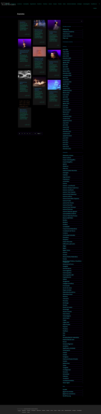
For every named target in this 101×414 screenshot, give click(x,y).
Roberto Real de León (68, 339)
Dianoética (66, 237)
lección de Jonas (67, 288)
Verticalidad (66, 374)
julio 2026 (65, 49)
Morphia (65, 305)
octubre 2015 (66, 134)
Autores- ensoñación (68, 190)
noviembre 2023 (67, 82)
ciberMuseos (24, 410)
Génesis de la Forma (68, 264)
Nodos (64, 4)
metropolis (66, 299)
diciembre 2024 (67, 73)
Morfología (66, 303)
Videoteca (65, 376)
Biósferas (65, 222)
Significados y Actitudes (69, 348)
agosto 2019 (66, 103)
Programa (19, 410)
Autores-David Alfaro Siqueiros (71, 198)
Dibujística (65, 239)
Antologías (79, 4)
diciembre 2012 (67, 149)
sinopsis (65, 355)
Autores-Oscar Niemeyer (69, 207)
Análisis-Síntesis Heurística (70, 170)
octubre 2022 (66, 88)
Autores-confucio (67, 196)
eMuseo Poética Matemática (70, 257)
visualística (66, 378)
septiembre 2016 (67, 121)
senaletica (65, 346)
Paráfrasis (65, 331)
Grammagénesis (67, 271)
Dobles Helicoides (67, 242)
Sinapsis (55, 4)
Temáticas (45, 4)
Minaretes (65, 301)
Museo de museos (67, 307)
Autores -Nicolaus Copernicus (70, 188)
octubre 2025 (66, 60)
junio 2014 (65, 142)
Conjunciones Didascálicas (70, 229)
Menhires (65, 296)
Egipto (64, 248)
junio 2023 (65, 86)
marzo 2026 (66, 54)
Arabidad (65, 175)
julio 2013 (65, 144)
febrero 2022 (66, 93)
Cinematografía (86, 4)
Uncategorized (67, 370)
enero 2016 (66, 129)
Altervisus (65, 168)
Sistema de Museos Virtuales (70, 359)
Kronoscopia (66, 286)
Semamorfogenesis (68, 344)
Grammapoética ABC (68, 275)
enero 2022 (66, 95)
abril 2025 (65, 67)
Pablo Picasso (66, 324)
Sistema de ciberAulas (71, 4)
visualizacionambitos (68, 380)
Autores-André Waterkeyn (70, 194)
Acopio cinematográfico (69, 160)
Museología (66, 309)
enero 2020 (66, 101)
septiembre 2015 (67, 136)
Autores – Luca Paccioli (69, 186)
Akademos (65, 166)
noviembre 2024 (67, 75)
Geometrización (67, 268)
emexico (65, 252)
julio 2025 (65, 65)
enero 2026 (66, 56)
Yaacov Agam (66, 383)
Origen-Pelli (66, 322)
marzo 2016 (66, 127)
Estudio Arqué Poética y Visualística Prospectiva (72, 261)
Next (38, 133)
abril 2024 (65, 77)
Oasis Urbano (66, 314)
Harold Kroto (22, 22)
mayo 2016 (66, 123)
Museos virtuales (67, 311)
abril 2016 (65, 125)
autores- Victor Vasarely (69, 192)
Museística (39, 4)
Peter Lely (65, 38)
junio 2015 (65, 138)
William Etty (66, 29)
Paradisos (65, 329)
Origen (64, 320)
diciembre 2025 (67, 58)
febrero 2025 (66, 71)
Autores (50, 4)
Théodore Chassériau (68, 32)
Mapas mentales (67, 290)
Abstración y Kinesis (68, 155)
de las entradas (68, 392)
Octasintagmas (67, 316)
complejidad (66, 226)
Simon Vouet (66, 34)
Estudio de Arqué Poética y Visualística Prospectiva (24, 26)
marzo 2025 (66, 69)
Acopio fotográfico (67, 162)
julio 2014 (65, 140)
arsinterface (66, 181)
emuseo (65, 254)
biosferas (65, 224)
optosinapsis (66, 318)
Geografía (65, 266)
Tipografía (65, 368)
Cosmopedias (26, 4)
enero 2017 (66, 114)
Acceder (65, 389)
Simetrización (66, 350)
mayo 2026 (66, 52)
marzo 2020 (66, 99)
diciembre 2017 (67, 110)
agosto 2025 (66, 62)
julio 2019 (65, 105)
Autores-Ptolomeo (68, 209)
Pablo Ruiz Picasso (39, 30)
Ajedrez (65, 164)
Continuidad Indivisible (69, 235)
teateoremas (66, 363)
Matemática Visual (67, 294)
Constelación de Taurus (69, 231)
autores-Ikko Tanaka (68, 203)
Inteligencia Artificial (68, 283)
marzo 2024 (66, 80)
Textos (64, 365)
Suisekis (65, 361)
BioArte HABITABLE (68, 218)
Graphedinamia (67, 277)
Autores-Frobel (67, 201)
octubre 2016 (66, 118)
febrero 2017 (66, 112)
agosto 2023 (66, 84)
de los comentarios (69, 394)
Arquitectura (66, 179)
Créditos (95, 8)
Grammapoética (67, 273)
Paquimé (65, 327)
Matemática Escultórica (69, 292)
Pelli (64, 333)
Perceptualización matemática (71, 337)
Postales (60, 4)
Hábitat (65, 279)
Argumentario (33, 4)
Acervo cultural (67, 158)
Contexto (65, 233)
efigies (64, 246)
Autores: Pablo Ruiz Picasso (70, 216)
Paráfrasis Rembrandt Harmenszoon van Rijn (24, 52)
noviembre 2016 (67, 116)
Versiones (65, 372)
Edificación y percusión (69, 244)
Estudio (65, 259)
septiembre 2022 (67, 90)
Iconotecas (19, 4)
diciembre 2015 (67, 131)
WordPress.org (67, 396)
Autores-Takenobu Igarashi (70, 211)
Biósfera (65, 220)
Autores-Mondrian (67, 205)
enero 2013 (66, 146)
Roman (65, 342)
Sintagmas (65, 357)
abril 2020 (65, 97)
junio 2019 (65, 108)
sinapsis (65, 352)
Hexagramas (66, 281)
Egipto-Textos (66, 250)
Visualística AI (94, 4)
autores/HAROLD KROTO (69, 214)
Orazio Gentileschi (67, 36)
